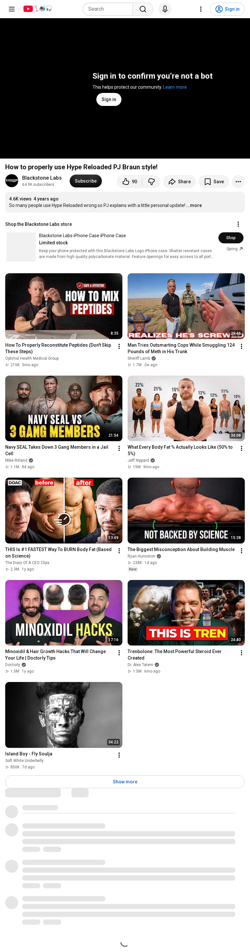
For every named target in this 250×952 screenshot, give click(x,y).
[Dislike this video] (151, 181)
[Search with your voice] (165, 9)
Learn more (175, 87)
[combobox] (109, 9)
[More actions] (238, 181)
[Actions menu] (238, 224)
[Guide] (12, 9)
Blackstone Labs (42, 178)
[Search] (142, 9)
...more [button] (194, 205)
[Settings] (201, 9)
